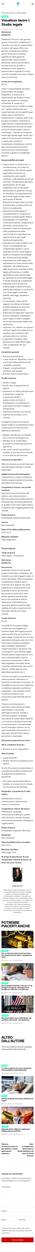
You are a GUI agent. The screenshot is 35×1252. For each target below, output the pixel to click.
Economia (5, 16)
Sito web (22, 1220)
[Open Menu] (3, 3)
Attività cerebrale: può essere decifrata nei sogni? (17, 1099)
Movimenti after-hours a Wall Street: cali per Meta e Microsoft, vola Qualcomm (16, 1019)
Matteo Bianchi (19, 960)
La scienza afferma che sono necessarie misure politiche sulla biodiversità (16, 1069)
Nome (4, 1211)
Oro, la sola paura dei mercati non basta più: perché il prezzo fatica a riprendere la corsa (16, 955)
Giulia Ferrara (19, 29)
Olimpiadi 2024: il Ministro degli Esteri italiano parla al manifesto (15, 1130)
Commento (6, 1187)
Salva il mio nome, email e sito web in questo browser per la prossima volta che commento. (16, 1230)
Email (4, 1220)
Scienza (4, 1065)
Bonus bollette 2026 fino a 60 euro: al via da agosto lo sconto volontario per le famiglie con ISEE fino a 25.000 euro (16, 987)
